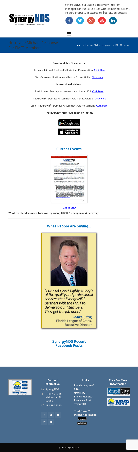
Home (79, 45)
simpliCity (79, 392)
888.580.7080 (53, 405)
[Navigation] (69, 33)
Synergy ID (80, 404)
